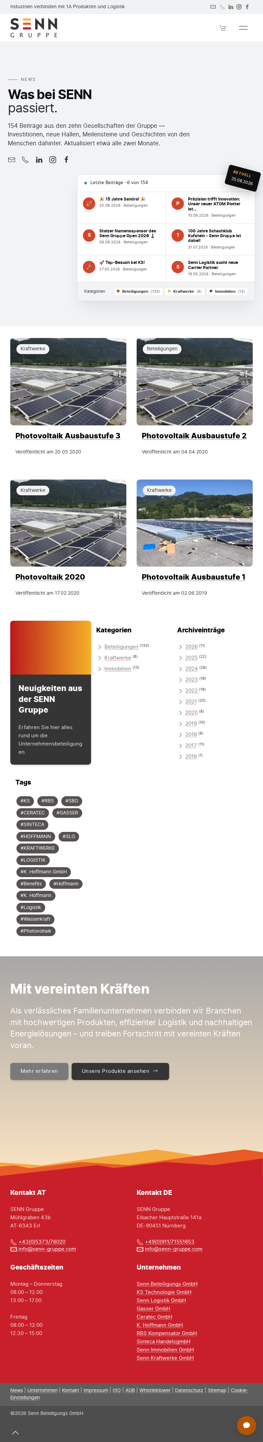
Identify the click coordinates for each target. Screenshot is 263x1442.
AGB (130, 1390)
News (16, 1390)
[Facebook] (247, 7)
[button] (223, 27)
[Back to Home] (33, 27)
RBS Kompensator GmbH (167, 1333)
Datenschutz (189, 1390)
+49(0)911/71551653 (170, 1242)
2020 (191, 712)
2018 (191, 734)
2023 (191, 679)
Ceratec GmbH (154, 1317)
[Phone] (222, 7)
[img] (68, 381)
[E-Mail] (11, 159)
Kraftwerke (117, 658)
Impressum (96, 1390)
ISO (117, 1390)
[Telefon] (25, 159)
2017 (191, 745)
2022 (191, 690)
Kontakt (70, 1390)
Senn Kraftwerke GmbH (165, 1358)
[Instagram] (239, 7)
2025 (191, 658)
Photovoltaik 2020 (50, 576)
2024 (191, 668)
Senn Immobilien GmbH (165, 1350)
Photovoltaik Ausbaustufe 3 (68, 435)
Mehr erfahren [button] (39, 1071)
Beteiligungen (121, 647)
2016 (191, 756)
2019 (191, 723)
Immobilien (117, 668)
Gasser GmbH (153, 1308)
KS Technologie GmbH (164, 1292)
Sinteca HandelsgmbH (163, 1341)
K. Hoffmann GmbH (160, 1325)
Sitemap (217, 1390)
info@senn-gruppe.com (47, 1249)
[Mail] (213, 7)
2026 (191, 647)
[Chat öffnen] (246, 1425)
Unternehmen (42, 1390)
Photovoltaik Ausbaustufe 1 (194, 576)
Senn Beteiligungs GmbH (167, 1284)
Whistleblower (155, 1390)
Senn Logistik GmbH (161, 1300)
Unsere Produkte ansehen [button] (116, 1071)
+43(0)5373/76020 (41, 1242)
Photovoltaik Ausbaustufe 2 (194, 435)
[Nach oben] (15, 1432)
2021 (191, 701)
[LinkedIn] (231, 7)
